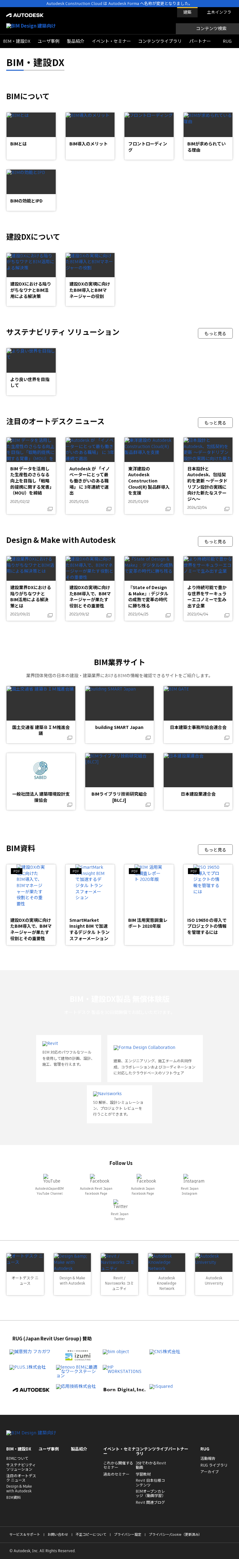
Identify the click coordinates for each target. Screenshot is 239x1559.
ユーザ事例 (48, 41)
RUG (227, 41)
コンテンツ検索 (211, 28)
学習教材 (143, 1474)
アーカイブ (209, 1472)
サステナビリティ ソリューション (21, 1467)
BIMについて (17, 1458)
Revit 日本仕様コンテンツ (150, 1482)
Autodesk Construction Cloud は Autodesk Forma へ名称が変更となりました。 (119, 4)
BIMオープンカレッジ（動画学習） (151, 1493)
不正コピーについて (91, 1534)
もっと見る (215, 334)
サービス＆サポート (24, 1534)
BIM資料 (13, 1497)
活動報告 (207, 1458)
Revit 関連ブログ (150, 1502)
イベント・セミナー (111, 41)
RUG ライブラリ (213, 1465)
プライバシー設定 (127, 1534)
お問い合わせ (58, 1534)
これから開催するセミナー (118, 1465)
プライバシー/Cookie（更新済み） (175, 1534)
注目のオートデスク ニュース (21, 1478)
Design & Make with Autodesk (19, 1488)
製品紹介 (75, 41)
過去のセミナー (116, 1474)
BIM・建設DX (16, 41)
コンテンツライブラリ (160, 41)
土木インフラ (219, 12)
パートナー (200, 41)
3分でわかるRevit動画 (151, 1465)
